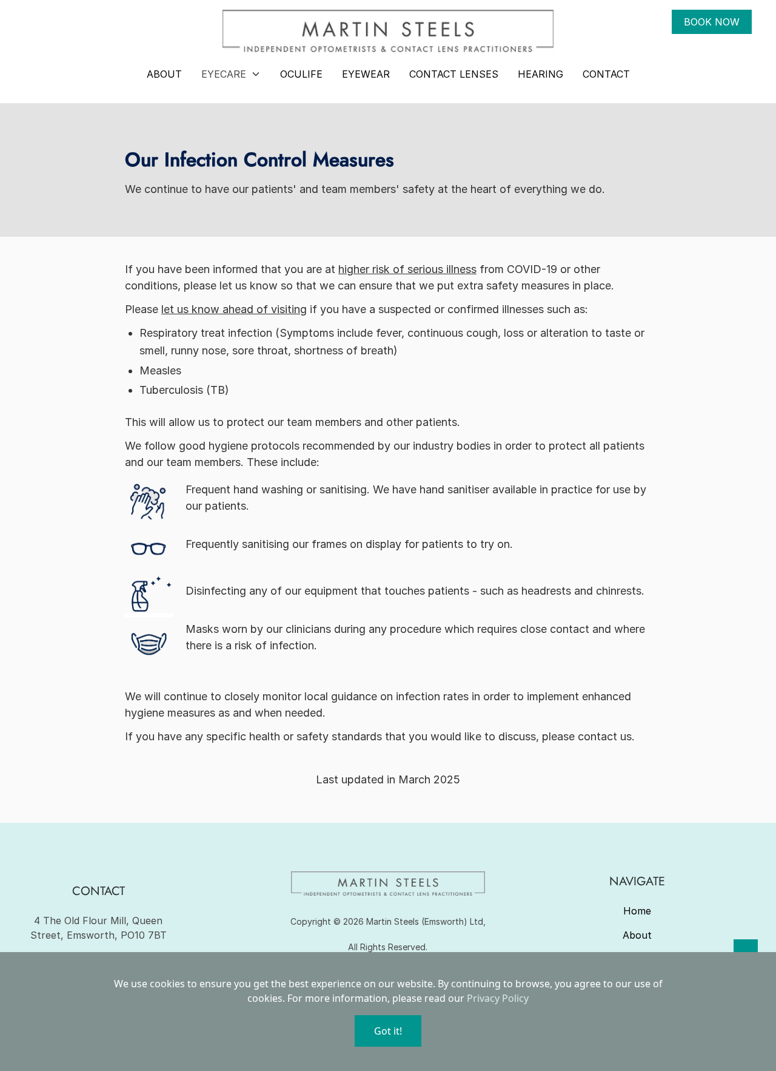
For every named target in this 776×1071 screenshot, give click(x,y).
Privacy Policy (498, 998)
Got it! (388, 1031)
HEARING (540, 74)
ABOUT (164, 74)
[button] (231, 74)
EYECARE (223, 74)
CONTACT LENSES (453, 74)
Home (637, 911)
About (637, 935)
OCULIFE (301, 74)
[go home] (387, 31)
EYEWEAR (366, 74)
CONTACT (606, 74)
